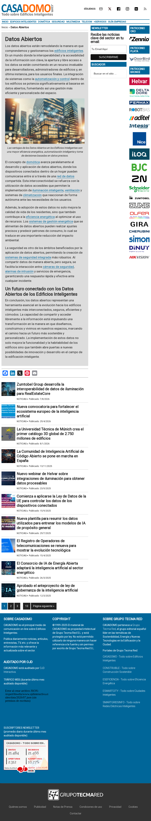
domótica (33, 162)
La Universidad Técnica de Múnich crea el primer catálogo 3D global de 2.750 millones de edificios (50, 434)
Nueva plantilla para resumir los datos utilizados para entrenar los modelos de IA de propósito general (51, 523)
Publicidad (40, 806)
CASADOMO (27, 10)
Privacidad (115, 806)
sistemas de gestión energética (51, 221)
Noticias (22, 399)
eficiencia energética (40, 217)
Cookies (133, 806)
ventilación (72, 190)
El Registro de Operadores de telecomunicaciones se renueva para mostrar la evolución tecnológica (46, 545)
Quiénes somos (18, 806)
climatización (32, 195)
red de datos (65, 176)
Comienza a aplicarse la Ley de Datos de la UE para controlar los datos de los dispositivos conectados (51, 501)
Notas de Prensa (62, 806)
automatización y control (52, 79)
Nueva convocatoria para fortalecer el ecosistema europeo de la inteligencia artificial (48, 411)
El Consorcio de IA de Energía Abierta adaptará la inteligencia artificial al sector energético (50, 568)
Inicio (4, 27)
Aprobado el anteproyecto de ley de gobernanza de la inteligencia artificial (47, 587)
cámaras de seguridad (58, 267)
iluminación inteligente (48, 190)
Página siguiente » (43, 606)
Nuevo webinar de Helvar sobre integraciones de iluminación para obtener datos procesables (51, 478)
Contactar (75, 813)
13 (26, 606)
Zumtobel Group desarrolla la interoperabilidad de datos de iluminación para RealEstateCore (50, 389)
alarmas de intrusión (19, 271)
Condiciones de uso (91, 806)
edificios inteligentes (68, 51)
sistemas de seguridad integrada (28, 257)
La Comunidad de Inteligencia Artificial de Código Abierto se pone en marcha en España (50, 456)
